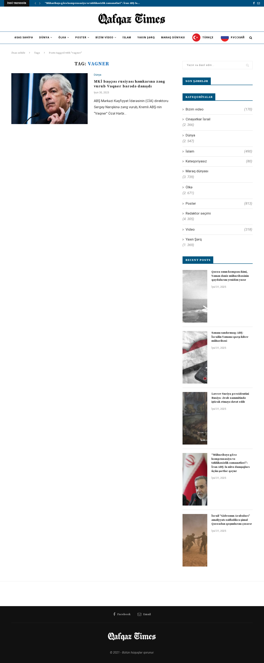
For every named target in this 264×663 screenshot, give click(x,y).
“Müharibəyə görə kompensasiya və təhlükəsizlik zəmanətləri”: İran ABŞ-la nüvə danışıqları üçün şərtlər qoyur (230, 463)
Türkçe (207, 37)
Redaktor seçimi (198, 213)
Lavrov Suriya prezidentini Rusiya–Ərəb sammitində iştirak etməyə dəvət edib (230, 398)
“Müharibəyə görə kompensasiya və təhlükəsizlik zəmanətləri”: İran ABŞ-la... (92, 3)
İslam (127, 37)
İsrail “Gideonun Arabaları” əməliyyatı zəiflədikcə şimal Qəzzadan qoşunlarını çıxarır (231, 520)
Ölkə (62, 37)
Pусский (237, 37)
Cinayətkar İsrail (198, 119)
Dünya (44, 37)
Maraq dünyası (173, 37)
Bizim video (104, 37)
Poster (80, 37)
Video (219, 229)
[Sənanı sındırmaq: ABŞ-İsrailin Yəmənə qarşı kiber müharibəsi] (195, 357)
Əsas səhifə (23, 37)
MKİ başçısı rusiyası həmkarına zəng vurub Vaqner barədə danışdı (129, 84)
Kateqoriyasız (219, 161)
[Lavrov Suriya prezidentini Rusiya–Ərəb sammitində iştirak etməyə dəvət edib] (195, 418)
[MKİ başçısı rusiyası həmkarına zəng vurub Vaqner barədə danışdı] (49, 98)
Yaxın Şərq (146, 37)
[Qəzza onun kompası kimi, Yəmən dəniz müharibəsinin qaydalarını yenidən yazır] (195, 296)
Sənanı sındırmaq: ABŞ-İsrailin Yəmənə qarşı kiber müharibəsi (230, 337)
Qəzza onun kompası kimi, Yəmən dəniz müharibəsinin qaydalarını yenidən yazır (230, 276)
